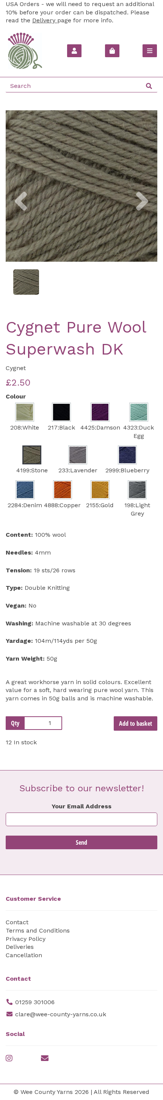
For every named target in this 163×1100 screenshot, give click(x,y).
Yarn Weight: (25, 658)
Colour (16, 396)
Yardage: (19, 640)
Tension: (19, 570)
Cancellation (24, 955)
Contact (17, 922)
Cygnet (16, 368)
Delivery (44, 20)
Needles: (19, 552)
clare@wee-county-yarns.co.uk (60, 1014)
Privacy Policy (25, 938)
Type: (14, 587)
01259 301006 (35, 1002)
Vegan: (16, 605)
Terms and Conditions (38, 930)
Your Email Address (81, 806)
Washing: (19, 623)
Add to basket (135, 723)
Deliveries (20, 946)
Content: (19, 534)
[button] (20, 224)
